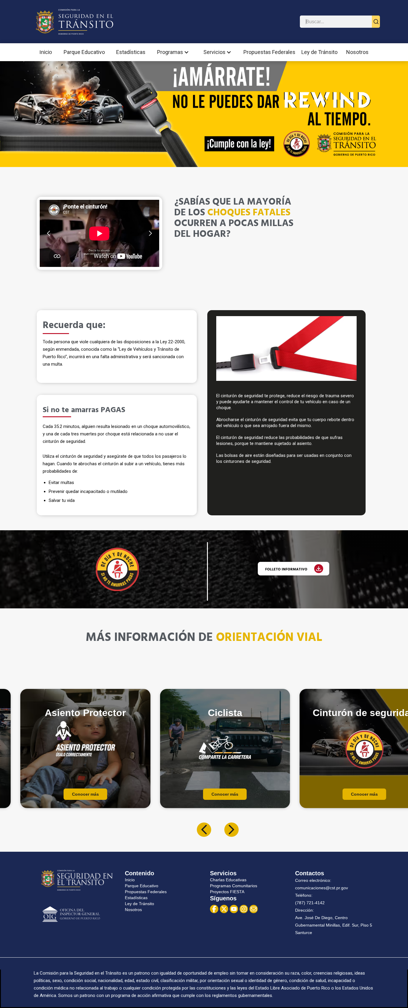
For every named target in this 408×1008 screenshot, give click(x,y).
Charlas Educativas (228, 879)
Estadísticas (130, 52)
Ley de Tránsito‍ (139, 903)
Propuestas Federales (269, 52)
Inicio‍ (130, 879)
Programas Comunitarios (233, 885)
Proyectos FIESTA (227, 891)
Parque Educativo (84, 52)
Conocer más (85, 794)
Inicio (45, 52)
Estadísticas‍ (136, 897)
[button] (174, 52)
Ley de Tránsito (319, 52)
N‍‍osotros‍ (133, 909)
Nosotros (357, 52)
